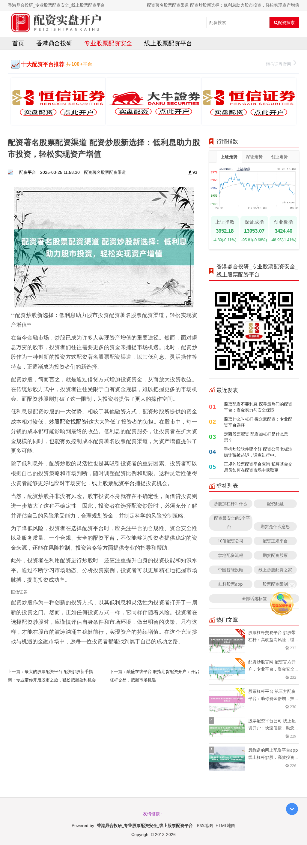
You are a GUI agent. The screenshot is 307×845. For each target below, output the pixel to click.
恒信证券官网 (278, 64)
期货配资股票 (275, 555)
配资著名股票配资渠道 (105, 172)
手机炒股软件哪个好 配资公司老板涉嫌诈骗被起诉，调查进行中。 (258, 452)
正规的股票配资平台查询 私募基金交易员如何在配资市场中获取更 (258, 467)
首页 (18, 43)
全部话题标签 (254, 598)
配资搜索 (286, 22)
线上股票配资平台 (168, 43)
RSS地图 (205, 825)
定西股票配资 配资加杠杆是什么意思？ (256, 437)
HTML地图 (225, 825)
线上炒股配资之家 (275, 569)
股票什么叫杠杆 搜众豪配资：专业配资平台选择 (258, 422)
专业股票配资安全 (108, 43)
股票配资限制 (275, 584)
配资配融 (275, 503)
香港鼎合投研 (54, 43)
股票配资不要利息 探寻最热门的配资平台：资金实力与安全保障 (258, 407)
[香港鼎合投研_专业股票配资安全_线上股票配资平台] (55, 23)
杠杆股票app (230, 584)
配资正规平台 (275, 541)
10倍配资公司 (230, 541)
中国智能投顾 (230, 569)
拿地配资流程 (230, 555)
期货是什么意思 (275, 526)
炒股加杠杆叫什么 (230, 503)
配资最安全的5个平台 (232, 522)
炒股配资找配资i (68, 421)
